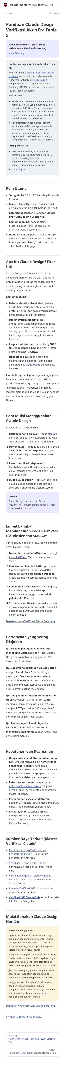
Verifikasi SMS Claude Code (24, 897)
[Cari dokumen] (51, 5)
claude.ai (53, 434)
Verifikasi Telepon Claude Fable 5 (27, 863)
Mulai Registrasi (20, 169)
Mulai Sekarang (16, 53)
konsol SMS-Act (18, 557)
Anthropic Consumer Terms (25, 786)
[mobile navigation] (60, 5)
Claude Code (33, 364)
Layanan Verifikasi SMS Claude (26, 888)
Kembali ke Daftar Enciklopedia (24, 1017)
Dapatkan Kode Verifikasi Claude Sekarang (30, 621)
